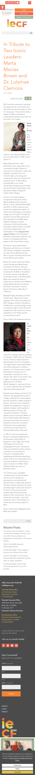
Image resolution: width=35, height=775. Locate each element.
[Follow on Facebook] (3, 645)
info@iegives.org (7, 585)
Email (7, 683)
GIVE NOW (24, 14)
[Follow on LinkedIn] (8, 645)
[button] (2, 7)
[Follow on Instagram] (16, 645)
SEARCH (5, 706)
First (3, 672)
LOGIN (24, 10)
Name (7, 663)
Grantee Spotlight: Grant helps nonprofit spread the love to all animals (15, 566)
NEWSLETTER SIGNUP (24, 17)
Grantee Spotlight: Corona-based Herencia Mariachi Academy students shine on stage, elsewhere (17, 558)
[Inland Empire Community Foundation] (17, 27)
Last (3, 679)
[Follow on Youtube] (12, 645)
